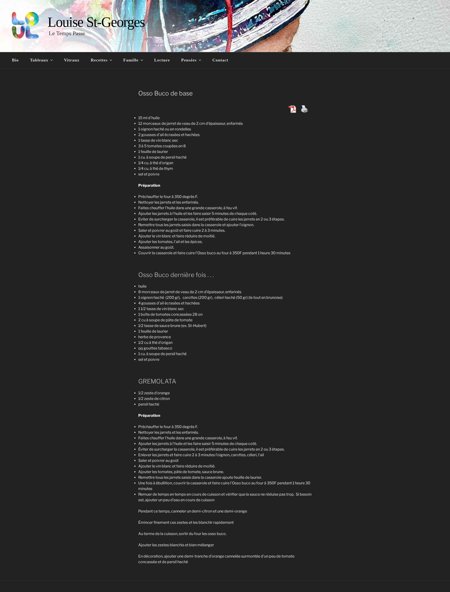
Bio (15, 60)
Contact (220, 60)
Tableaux (39, 60)
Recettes (99, 60)
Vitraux (71, 60)
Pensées (189, 60)
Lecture (162, 60)
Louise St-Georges (96, 22)
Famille (131, 60)
